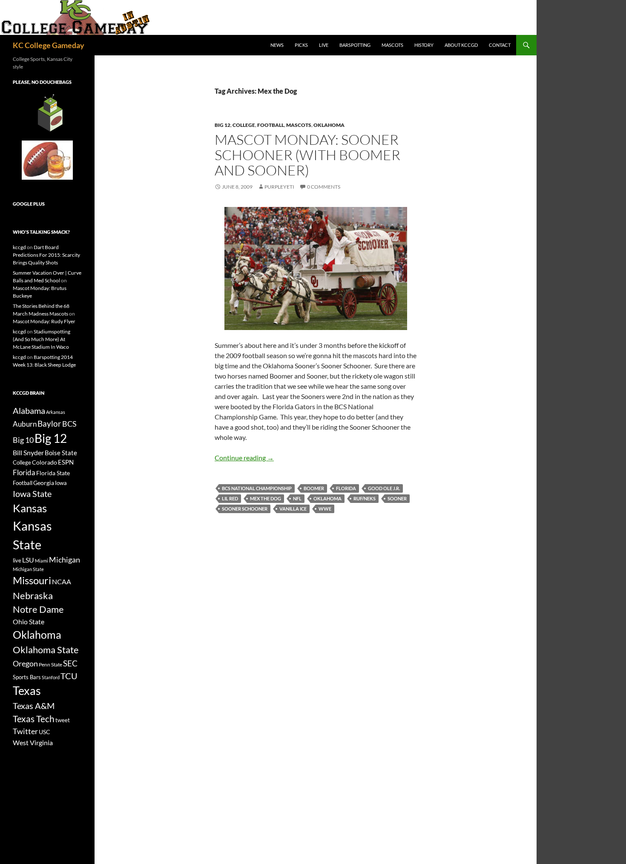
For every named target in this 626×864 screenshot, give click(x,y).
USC (44, 732)
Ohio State (28, 621)
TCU (69, 676)
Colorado (44, 462)
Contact (500, 45)
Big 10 (23, 440)
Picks (301, 45)
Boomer (314, 488)
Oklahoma (329, 125)
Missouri (32, 580)
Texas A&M (34, 705)
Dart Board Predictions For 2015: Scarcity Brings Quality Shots (46, 255)
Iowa (61, 482)
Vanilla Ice (293, 508)
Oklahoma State (46, 649)
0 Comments (323, 187)
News (277, 45)
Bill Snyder (28, 452)
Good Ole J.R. (384, 488)
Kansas (30, 508)
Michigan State (28, 569)
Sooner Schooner (244, 508)
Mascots (392, 45)
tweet (62, 720)
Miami (41, 560)
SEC (70, 663)
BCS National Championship (257, 488)
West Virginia (33, 742)
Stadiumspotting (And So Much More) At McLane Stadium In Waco (41, 339)
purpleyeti (279, 187)
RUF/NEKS (364, 498)
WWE (325, 508)
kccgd (19, 247)
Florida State (53, 472)
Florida (346, 488)
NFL (297, 498)
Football (270, 125)
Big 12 (222, 125)
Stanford (51, 677)
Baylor (49, 423)
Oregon (25, 663)
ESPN (66, 462)
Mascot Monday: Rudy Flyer (44, 321)
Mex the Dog (265, 498)
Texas (27, 690)
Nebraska (33, 595)
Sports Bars (27, 677)
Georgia (43, 482)
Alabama (29, 410)
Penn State (50, 664)
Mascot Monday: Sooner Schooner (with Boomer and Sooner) (307, 155)
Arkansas (55, 412)
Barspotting (354, 45)
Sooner (397, 498)
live (17, 560)
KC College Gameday (48, 45)
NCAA (61, 581)
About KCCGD (461, 45)
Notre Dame (38, 609)
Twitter (25, 731)
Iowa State (32, 493)
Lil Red (230, 498)
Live (323, 45)
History (424, 45)
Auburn (25, 423)
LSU (28, 560)
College (244, 125)
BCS (69, 423)
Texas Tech (34, 718)
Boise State (61, 452)
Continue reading (244, 458)
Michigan (64, 559)
